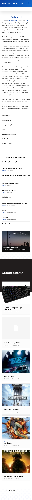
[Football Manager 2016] (16, 328)
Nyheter (4, 163)
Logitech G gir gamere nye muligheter (13, 308)
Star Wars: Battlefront (11, 409)
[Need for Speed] (16, 361)
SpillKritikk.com (12, 20)
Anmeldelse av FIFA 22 (9, 190)
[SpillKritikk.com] (5, 21)
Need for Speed (9, 376)
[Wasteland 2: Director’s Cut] (16, 461)
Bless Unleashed (6, 224)
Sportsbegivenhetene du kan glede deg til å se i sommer (16, 176)
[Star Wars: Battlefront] (16, 395)
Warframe (5, 217)
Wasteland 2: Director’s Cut (13, 476)
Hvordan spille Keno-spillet (10, 162)
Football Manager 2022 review (11, 183)
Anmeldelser (7, 306)
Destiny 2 (4, 210)
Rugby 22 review (7, 197)
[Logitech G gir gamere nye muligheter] (16, 293)
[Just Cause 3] (16, 428)
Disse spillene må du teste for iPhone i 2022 (14, 203)
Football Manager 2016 (12, 343)
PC (27, 20)
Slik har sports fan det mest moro (12, 168)
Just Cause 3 (8, 443)
